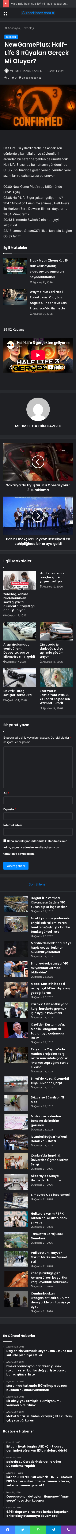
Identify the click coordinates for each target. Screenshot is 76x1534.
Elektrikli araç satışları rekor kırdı (18, 693)
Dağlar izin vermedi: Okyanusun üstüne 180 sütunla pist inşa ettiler (49, 902)
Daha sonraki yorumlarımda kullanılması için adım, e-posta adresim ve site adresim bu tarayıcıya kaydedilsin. (35, 847)
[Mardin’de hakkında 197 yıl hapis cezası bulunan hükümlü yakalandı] (16, 949)
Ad (6, 793)
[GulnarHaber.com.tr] (38, 13)
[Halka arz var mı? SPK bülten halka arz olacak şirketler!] (16, 1219)
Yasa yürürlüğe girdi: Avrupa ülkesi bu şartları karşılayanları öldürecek (49, 1277)
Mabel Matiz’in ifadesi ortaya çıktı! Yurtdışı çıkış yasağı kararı (50, 988)
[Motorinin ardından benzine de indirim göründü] (16, 1122)
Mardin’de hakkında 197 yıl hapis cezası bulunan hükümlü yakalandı (51, 947)
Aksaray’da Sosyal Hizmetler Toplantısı (46, 1178)
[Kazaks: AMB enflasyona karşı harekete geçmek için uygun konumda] (16, 1010)
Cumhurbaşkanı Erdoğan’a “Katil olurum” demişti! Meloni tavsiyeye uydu (50, 1300)
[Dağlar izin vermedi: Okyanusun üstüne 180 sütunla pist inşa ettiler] (16, 904)
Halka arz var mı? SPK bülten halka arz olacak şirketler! (49, 1218)
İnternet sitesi (12, 825)
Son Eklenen (38, 884)
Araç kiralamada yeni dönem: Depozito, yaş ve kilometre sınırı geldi (19, 650)
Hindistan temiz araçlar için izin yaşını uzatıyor (52, 577)
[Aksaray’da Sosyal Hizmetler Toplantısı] (16, 1182)
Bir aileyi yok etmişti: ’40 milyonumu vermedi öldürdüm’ (49, 967)
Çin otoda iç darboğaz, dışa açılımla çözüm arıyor (51, 650)
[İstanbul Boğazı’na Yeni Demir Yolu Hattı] (16, 1142)
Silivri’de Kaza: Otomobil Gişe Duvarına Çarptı (50, 1080)
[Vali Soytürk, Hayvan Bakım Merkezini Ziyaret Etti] (16, 1259)
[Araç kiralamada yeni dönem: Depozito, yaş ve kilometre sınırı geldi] (19, 631)
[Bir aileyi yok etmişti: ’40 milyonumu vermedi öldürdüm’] (16, 969)
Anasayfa (13, 28)
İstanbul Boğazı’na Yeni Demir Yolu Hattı (49, 1138)
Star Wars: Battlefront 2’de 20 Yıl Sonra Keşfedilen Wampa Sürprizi (55, 697)
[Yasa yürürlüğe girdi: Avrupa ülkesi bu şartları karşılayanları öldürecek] (16, 1279)
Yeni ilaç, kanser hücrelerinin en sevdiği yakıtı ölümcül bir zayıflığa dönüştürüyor (19, 602)
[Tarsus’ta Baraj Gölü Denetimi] (16, 1240)
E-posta (9, 809)
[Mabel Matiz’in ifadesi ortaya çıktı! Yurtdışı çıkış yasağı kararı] (16, 990)
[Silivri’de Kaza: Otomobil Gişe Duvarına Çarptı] (16, 1084)
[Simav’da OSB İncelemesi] (16, 1200)
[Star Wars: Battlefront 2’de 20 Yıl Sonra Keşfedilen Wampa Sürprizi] (56, 677)
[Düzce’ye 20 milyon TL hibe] (16, 1103)
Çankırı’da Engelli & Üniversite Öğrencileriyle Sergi (50, 1160)
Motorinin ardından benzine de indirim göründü (46, 1120)
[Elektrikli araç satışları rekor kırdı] (19, 677)
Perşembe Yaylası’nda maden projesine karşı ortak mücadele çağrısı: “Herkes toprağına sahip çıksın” (50, 1058)
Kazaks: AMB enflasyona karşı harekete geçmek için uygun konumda (49, 1008)
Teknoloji (28, 28)
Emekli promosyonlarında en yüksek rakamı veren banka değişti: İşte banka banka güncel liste (50, 925)
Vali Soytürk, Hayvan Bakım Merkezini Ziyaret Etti (49, 1257)
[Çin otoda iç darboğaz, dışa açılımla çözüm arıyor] (56, 631)
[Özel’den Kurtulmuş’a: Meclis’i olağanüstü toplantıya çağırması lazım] (16, 1030)
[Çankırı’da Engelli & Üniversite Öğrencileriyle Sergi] (16, 1161)
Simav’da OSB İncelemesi (50, 1195)
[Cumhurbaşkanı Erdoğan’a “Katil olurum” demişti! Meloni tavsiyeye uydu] (16, 1299)
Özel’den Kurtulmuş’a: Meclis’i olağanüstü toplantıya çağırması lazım (48, 1031)
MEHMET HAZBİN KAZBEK (26, 70)
